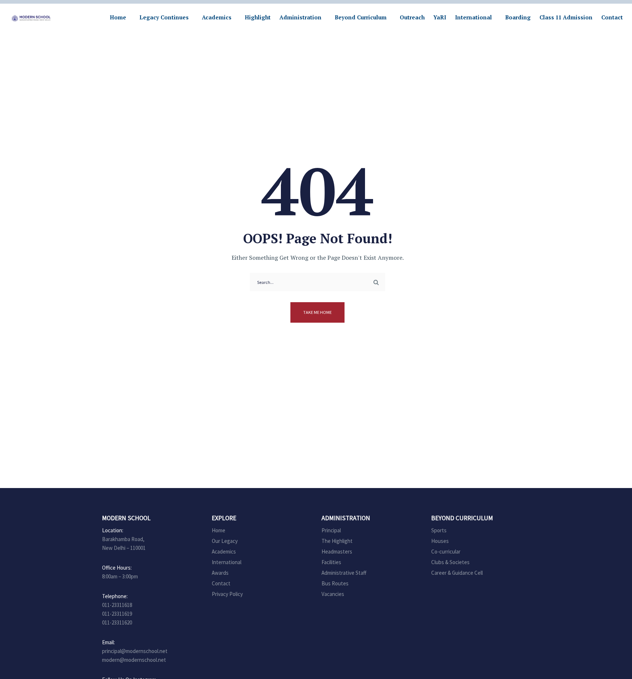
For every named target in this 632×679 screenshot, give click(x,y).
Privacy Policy (227, 593)
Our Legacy (225, 540)
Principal (331, 530)
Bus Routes (335, 583)
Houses (440, 540)
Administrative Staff (343, 572)
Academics (224, 551)
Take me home (317, 312)
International (226, 562)
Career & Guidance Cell (457, 572)
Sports (439, 530)
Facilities (331, 562)
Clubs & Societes (450, 562)
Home (218, 530)
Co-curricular (445, 551)
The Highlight (337, 540)
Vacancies (332, 593)
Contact (221, 583)
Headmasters (336, 551)
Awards (220, 572)
